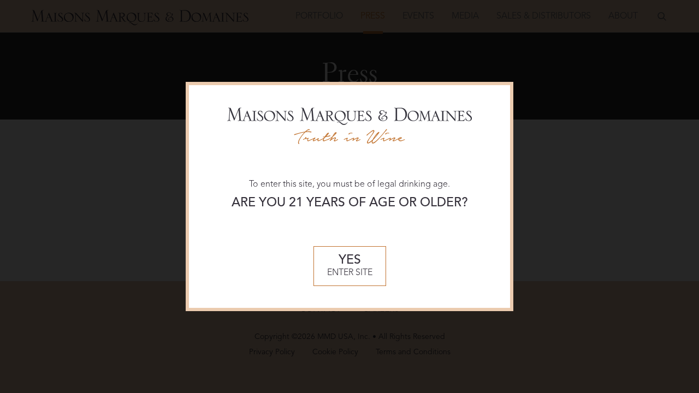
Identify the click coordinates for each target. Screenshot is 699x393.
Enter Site (349, 266)
